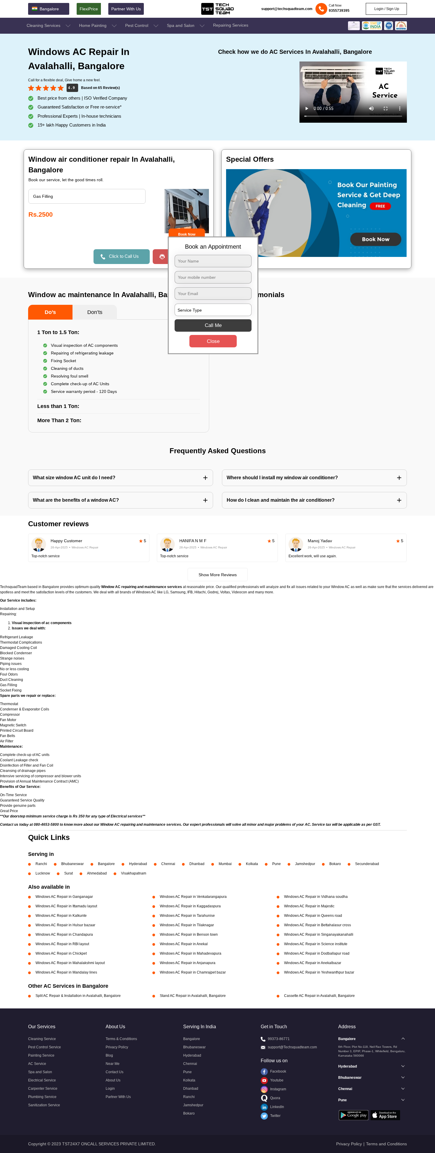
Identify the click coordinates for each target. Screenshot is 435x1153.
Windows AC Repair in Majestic (309, 906)
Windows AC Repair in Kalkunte (61, 916)
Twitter (275, 1116)
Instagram (277, 1089)
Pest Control (137, 25)
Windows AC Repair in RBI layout (62, 944)
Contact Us (114, 1072)
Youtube (276, 1080)
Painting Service (41, 1055)
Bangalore (106, 864)
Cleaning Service (42, 1039)
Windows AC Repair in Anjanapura (187, 963)
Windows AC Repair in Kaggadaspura (190, 906)
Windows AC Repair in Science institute (315, 944)
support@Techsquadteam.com (292, 1047)
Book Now (186, 234)
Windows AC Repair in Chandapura (64, 934)
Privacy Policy (117, 1047)
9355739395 (339, 11)
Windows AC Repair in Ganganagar (64, 897)
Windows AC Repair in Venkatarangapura (193, 897)
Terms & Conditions (121, 1039)
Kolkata (252, 864)
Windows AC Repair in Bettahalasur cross (317, 925)
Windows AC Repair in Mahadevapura (190, 953)
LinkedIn (276, 1107)
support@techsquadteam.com (286, 9)
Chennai (168, 864)
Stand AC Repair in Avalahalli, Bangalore (193, 996)
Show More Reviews (218, 574)
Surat (68, 873)
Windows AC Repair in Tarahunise (187, 916)
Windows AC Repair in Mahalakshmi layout (70, 963)
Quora (274, 1098)
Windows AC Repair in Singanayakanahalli (318, 934)
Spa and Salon (181, 25)
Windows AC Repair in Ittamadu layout (66, 906)
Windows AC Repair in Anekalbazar (312, 963)
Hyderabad (138, 864)
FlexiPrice (89, 9)
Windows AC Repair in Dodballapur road (316, 953)
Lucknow (43, 873)
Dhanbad (196, 864)
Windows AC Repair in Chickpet (61, 953)
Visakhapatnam (133, 873)
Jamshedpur (305, 864)
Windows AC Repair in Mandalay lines (66, 972)
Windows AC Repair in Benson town (189, 934)
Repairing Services (230, 25)
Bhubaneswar (72, 864)
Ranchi (41, 864)
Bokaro (335, 864)
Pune (276, 864)
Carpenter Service (42, 1088)
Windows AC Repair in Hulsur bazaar (65, 925)
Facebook (277, 1071)
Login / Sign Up (386, 9)
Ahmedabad (97, 873)
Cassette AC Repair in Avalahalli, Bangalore (319, 996)
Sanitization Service (44, 1105)
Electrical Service (42, 1080)
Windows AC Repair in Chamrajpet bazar (193, 972)
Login (110, 1088)
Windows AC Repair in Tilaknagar (187, 925)
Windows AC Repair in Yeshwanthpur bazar (319, 972)
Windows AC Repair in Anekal (184, 944)
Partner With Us (126, 9)
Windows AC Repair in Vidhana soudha (316, 897)
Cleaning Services (44, 25)
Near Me (113, 1064)
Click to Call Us (124, 256)
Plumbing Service (42, 1097)
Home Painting (93, 25)
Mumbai (225, 864)
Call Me (213, 325)
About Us (113, 1080)
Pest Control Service (44, 1047)
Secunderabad (367, 864)
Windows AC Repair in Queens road (313, 916)
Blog (109, 1055)
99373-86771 (279, 1039)
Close (213, 341)
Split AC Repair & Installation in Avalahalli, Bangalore (78, 996)
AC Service (37, 1064)
